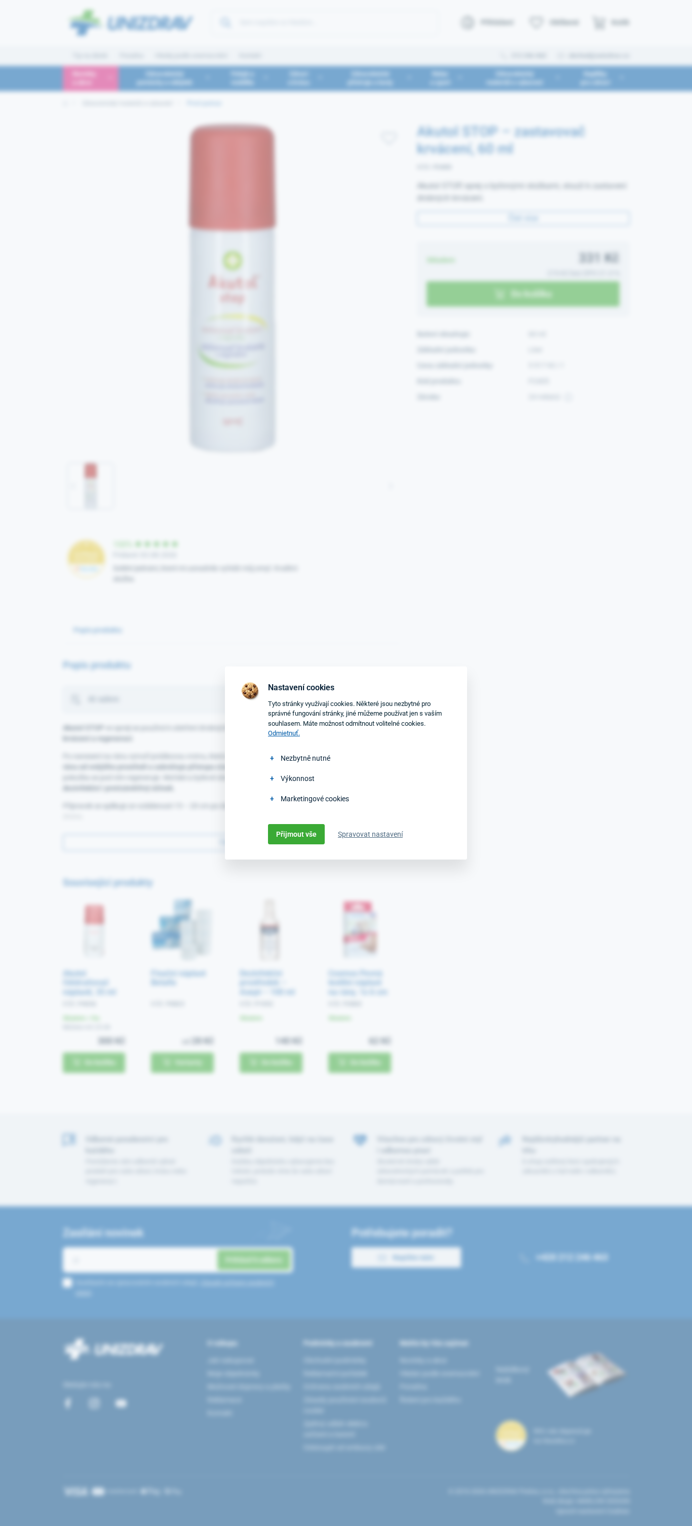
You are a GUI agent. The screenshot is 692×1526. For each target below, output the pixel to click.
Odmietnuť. (284, 733)
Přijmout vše (296, 834)
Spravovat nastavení (370, 834)
